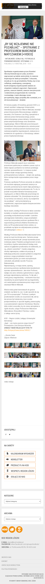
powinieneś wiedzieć (12, 61)
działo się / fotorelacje (25, 59)
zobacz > (19, 230)
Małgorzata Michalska (36, 574)
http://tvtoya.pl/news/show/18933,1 (17, 330)
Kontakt (4, 561)
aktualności (10, 59)
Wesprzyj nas (6, 557)
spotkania (25, 61)
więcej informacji (32, 5)
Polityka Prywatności (9, 569)
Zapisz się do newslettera (11, 565)
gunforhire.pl (38, 578)
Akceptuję (23, 7)
